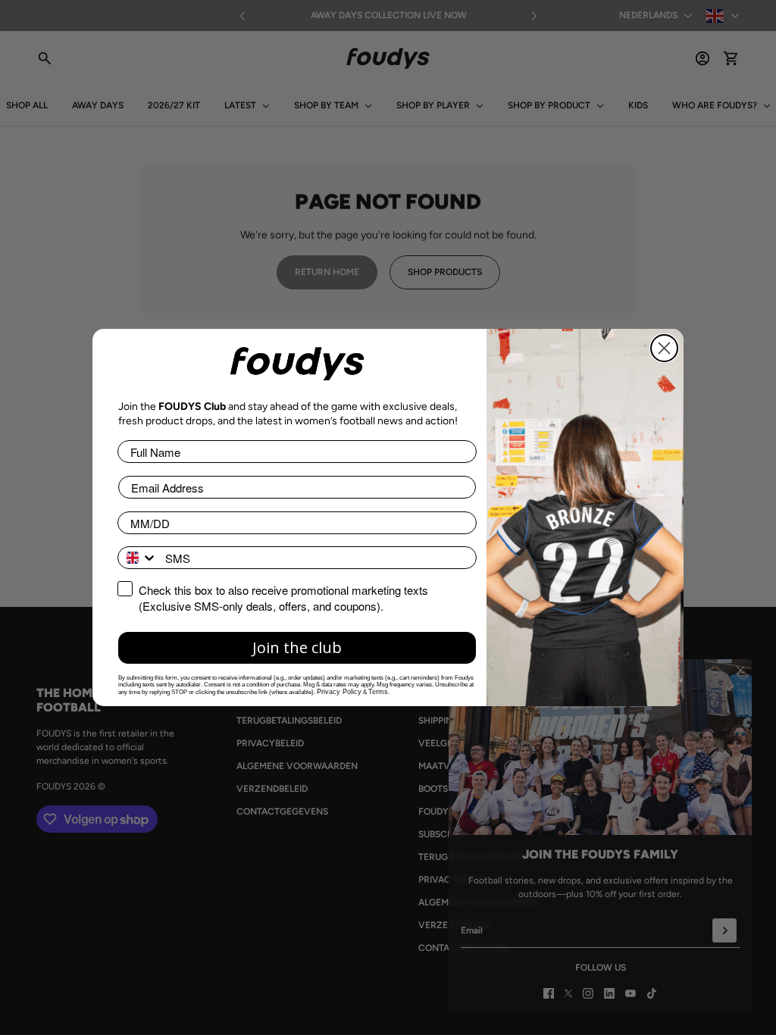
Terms (378, 692)
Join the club (297, 647)
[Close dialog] (664, 348)
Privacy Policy (339, 692)
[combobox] (138, 557)
